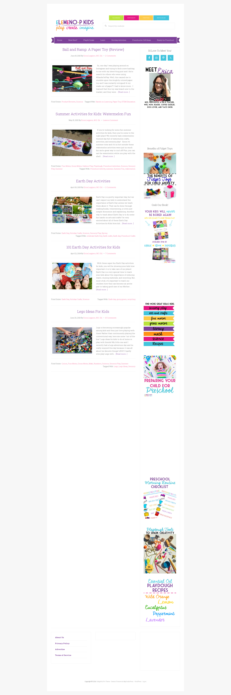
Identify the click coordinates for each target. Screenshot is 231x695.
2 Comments (110, 56)
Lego (116, 366)
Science (79, 102)
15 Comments (110, 318)
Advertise (60, 649)
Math (91, 364)
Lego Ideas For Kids (93, 311)
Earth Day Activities (93, 181)
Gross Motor (76, 166)
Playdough (98, 166)
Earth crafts (107, 236)
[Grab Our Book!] (160, 263)
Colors (64, 364)
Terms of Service (63, 655)
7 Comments (110, 253)
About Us (59, 637)
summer (109, 169)
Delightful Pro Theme (103, 681)
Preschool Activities (111, 166)
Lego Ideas (123, 366)
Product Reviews (69, 102)
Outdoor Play (87, 166)
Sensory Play (95, 233)
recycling (131, 299)
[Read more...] (124, 92)
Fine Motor (66, 166)
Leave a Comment (110, 120)
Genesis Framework (117, 681)
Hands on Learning (104, 102)
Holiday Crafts (76, 233)
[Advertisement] (115, 9)
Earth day (117, 236)
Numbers (97, 364)
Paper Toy (117, 102)
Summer (59, 169)
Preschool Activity (98, 169)
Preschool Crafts (128, 236)
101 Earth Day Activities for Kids (93, 247)
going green (122, 299)
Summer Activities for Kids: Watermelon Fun (93, 114)
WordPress (138, 681)
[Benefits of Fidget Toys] (160, 198)
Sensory (131, 366)
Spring (104, 233)
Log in (144, 681)
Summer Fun (119, 169)
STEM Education (128, 102)
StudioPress (129, 681)
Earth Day (65, 233)
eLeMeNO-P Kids (75, 25)
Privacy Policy (62, 643)
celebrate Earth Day (94, 236)
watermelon (130, 169)
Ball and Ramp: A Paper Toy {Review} (93, 49)
